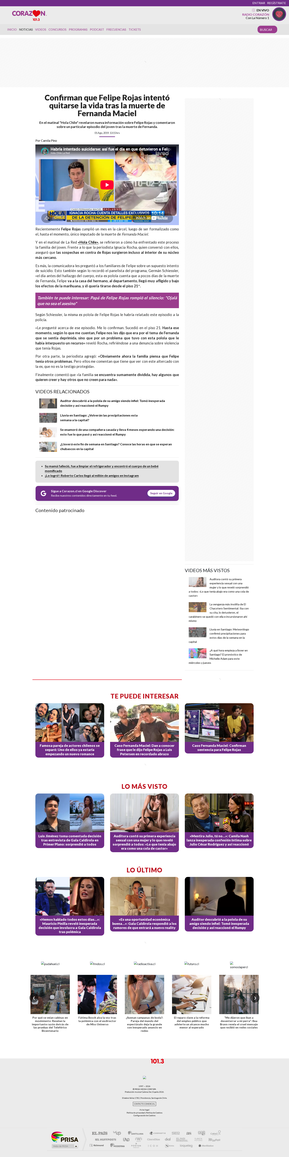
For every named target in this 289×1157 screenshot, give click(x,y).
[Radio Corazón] (29, 15)
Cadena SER (174, 1133)
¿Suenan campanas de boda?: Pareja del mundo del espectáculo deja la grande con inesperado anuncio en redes (144, 1024)
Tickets (135, 29)
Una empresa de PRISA (65, 1136)
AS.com (187, 1133)
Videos (40, 29)
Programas (78, 29)
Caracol (214, 1133)
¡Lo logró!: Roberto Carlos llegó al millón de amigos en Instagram (92, 475)
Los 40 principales (118, 1133)
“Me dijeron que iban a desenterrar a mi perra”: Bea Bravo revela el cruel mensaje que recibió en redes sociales (239, 1022)
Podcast (97, 29)
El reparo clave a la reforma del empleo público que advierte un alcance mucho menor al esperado (191, 1022)
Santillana (137, 1133)
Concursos (57, 29)
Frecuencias (116, 29)
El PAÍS (99, 1133)
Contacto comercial (144, 1104)
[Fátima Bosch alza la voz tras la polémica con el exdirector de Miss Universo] (97, 994)
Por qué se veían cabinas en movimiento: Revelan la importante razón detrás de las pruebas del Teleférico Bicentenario (50, 1024)
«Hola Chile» (88, 242)
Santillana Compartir (158, 1133)
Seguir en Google (161, 493)
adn (200, 1133)
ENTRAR (258, 3)
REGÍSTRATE (276, 3)
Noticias (26, 29)
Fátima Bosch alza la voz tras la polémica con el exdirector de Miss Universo (97, 1021)
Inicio (12, 29)
